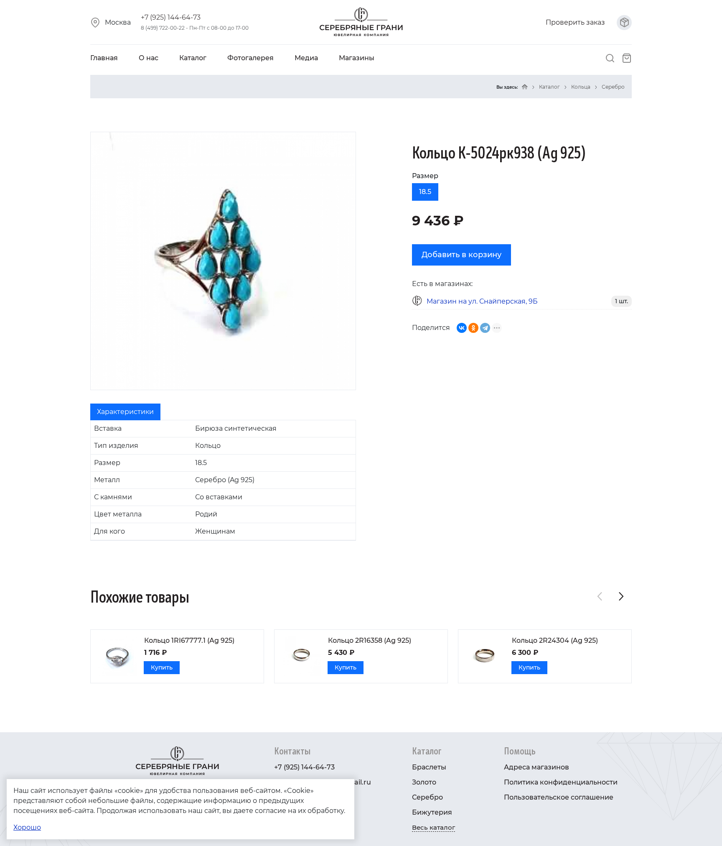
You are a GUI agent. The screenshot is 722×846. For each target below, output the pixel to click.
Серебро (613, 87)
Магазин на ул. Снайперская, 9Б (482, 301)
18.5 (425, 192)
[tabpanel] (223, 480)
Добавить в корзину (461, 254)
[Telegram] (485, 328)
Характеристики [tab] (125, 412)
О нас (148, 58)
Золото (424, 782)
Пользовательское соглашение (558, 797)
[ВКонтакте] (462, 328)
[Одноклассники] (473, 328)
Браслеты (429, 767)
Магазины (356, 58)
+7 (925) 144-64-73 (171, 17)
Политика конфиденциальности (561, 782)
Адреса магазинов (536, 767)
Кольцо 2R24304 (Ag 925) (555, 640)
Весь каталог (433, 827)
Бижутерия (432, 812)
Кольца (580, 87)
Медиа (306, 58)
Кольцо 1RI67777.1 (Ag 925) (189, 640)
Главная (104, 58)
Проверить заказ (576, 22)
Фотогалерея (250, 58)
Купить (162, 667)
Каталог (192, 58)
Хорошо (27, 827)
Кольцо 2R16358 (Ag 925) (369, 640)
